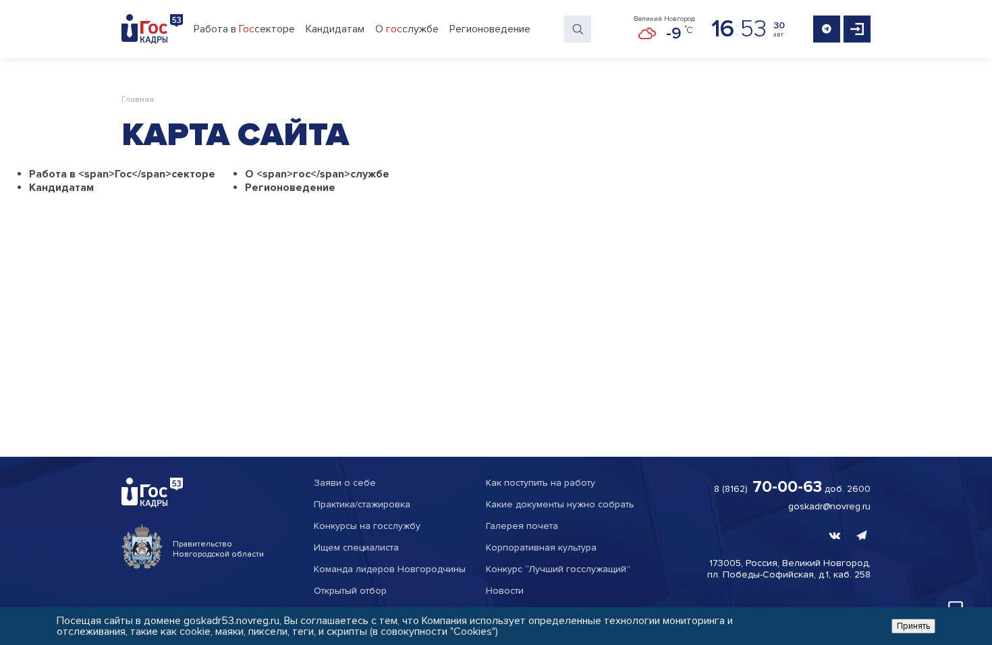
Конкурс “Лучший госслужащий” (558, 569)
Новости (505, 590)
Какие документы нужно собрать (560, 504)
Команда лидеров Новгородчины (390, 569)
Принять (913, 626)
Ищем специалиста (356, 547)
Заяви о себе (345, 482)
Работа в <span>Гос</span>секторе (122, 174)
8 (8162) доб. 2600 (792, 487)
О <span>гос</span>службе (317, 174)
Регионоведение (489, 29)
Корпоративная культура (541, 547)
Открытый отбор (350, 590)
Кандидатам (335, 29)
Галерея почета (522, 526)
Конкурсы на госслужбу (367, 526)
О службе (407, 29)
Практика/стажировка (362, 504)
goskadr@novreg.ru (829, 506)
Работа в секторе (244, 29)
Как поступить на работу (540, 482)
